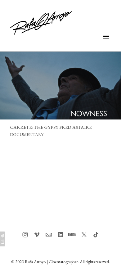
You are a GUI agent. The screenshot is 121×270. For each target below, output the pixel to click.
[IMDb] (72, 235)
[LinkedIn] (60, 235)
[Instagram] (25, 235)
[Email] (49, 235)
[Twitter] (84, 235)
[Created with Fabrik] (2, 239)
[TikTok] (96, 235)
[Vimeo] (37, 235)
